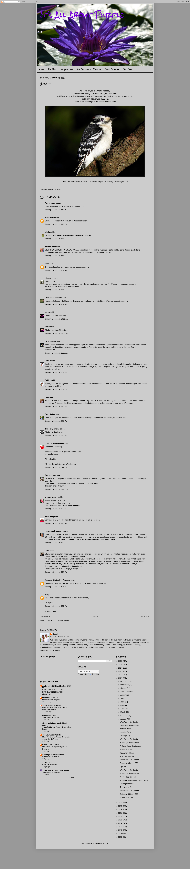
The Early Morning (127, 756)
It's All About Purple (82, 14)
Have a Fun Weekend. (50, 764)
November (124, 685)
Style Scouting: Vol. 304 (50, 717)
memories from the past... (51, 700)
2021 (120, 678)
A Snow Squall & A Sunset (130, 746)
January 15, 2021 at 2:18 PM (56, 389)
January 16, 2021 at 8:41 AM (56, 543)
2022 (120, 675)
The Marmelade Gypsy (51, 705)
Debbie (48, 361)
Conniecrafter (50, 475)
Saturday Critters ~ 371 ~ (129, 743)
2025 (120, 664)
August (123, 695)
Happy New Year (126, 797)
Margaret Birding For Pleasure (57, 580)
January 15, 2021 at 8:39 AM (56, 304)
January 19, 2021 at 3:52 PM (56, 606)
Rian (47, 397)
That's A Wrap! (125, 729)
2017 (120, 813)
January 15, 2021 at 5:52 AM (56, 270)
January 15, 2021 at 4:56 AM (56, 256)
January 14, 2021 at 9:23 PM (56, 224)
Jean (47, 264)
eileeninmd (49, 278)
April (122, 709)
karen (47, 312)
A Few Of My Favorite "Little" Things (134, 780)
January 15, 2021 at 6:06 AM (56, 290)
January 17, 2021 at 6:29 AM (56, 587)
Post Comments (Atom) (60, 620)
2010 (120, 837)
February (124, 716)
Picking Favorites (126, 784)
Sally (47, 594)
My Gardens (67, 69)
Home (41, 69)
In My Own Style (49, 715)
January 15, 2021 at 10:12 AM (56, 319)
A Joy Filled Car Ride (128, 777)
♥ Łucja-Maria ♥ (51, 497)
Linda (47, 232)
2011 (120, 834)
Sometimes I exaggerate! (51, 772)
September (124, 691)
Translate (95, 674)
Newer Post (45, 616)
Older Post (145, 616)
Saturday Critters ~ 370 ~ (129, 763)
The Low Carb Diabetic (51, 735)
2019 (120, 806)
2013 (120, 827)
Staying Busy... (126, 736)
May (122, 705)
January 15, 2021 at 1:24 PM (56, 372)
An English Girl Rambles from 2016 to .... (56, 687)
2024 (120, 668)
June (122, 702)
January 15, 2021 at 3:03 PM (56, 421)
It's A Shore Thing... (127, 753)
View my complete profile (50, 651)
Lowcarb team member (54, 443)
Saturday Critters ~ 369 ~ (129, 773)
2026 (120, 661)
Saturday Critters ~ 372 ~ (129, 725)
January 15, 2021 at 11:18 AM (56, 353)
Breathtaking (50, 341)
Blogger (105, 843)
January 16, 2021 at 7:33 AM (56, 509)
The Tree (127, 69)
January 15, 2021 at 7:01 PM (56, 435)
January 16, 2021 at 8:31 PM (56, 572)
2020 (120, 803)
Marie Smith (50, 217)
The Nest (52, 69)
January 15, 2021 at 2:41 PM (56, 406)
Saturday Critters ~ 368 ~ (129, 794)
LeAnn (48, 551)
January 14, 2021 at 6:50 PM (56, 210)
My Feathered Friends (89, 69)
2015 (120, 820)
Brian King (49, 517)
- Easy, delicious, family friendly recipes (55, 724)
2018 (120, 810)
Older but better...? (50, 698)
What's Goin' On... (127, 749)
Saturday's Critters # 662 (51, 757)
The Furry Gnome (52, 429)
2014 (120, 823)
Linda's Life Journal (50, 745)
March (123, 712)
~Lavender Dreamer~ (53, 531)
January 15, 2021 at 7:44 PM (56, 467)
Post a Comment (49, 611)
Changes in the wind (53, 298)
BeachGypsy (50, 247)
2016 (120, 816)
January (123, 719)
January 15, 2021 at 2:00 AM (56, 239)
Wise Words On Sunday (129, 722)
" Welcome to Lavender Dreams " (56, 770)
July (122, 698)
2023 (120, 671)
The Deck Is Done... (127, 787)
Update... (123, 767)
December (124, 681)
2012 (120, 830)
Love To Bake (112, 69)
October (123, 688)
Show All (71, 777)
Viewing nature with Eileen (53, 755)
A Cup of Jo (47, 762)
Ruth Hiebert (50, 414)
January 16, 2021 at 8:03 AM (56, 523)
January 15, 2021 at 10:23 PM (56, 489)
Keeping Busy (125, 732)
